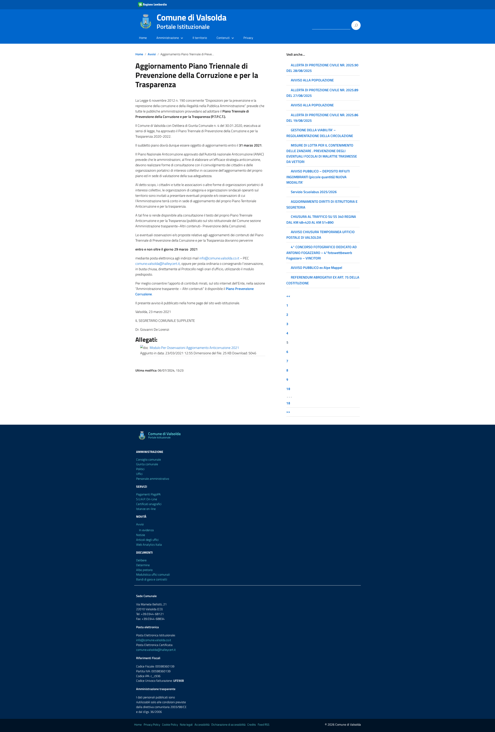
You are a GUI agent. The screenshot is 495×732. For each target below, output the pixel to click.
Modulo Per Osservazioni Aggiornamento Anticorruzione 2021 (194, 347)
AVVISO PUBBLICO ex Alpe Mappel (316, 267)
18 (288, 403)
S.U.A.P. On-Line (146, 499)
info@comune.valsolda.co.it (219, 258)
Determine (143, 565)
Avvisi (152, 54)
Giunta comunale (147, 464)
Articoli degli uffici (147, 539)
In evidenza (146, 530)
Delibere (141, 560)
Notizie (140, 535)
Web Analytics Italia (149, 544)
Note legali (186, 724)
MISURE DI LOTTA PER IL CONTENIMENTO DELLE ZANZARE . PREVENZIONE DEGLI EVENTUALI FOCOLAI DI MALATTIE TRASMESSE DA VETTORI (321, 153)
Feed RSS (263, 724)
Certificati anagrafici (148, 504)
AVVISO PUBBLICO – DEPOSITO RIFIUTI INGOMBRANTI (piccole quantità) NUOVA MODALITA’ (318, 177)
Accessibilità (202, 724)
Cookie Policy (170, 724)
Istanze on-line (146, 508)
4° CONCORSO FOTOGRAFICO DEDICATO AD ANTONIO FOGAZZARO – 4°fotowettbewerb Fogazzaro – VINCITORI (321, 252)
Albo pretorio (144, 570)
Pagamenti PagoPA (148, 494)
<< (288, 296)
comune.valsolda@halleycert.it (157, 263)
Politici (140, 469)
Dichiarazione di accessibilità (228, 724)
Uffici (139, 473)
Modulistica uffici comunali (153, 574)
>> (288, 412)
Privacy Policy (152, 724)
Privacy (248, 37)
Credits (251, 724)
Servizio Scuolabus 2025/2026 (314, 191)
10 (288, 389)
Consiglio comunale (148, 459)
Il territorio (200, 37)
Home (143, 37)
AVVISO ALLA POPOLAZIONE (312, 80)
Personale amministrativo (152, 478)
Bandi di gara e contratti (151, 579)
